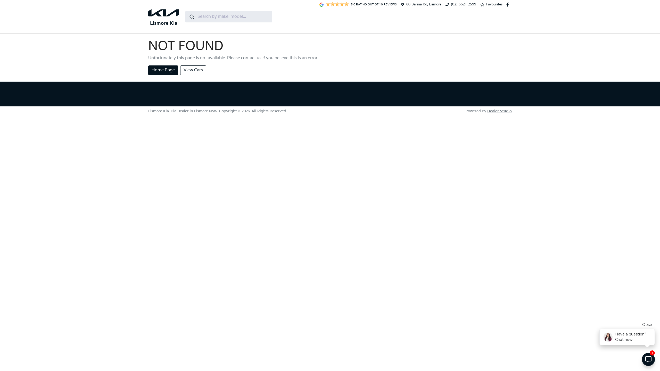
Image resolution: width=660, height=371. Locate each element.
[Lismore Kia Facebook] (509, 5)
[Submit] (191, 16)
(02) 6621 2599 (463, 4)
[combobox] (228, 16)
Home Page (163, 70)
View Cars (193, 70)
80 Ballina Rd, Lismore (423, 4)
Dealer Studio (499, 111)
